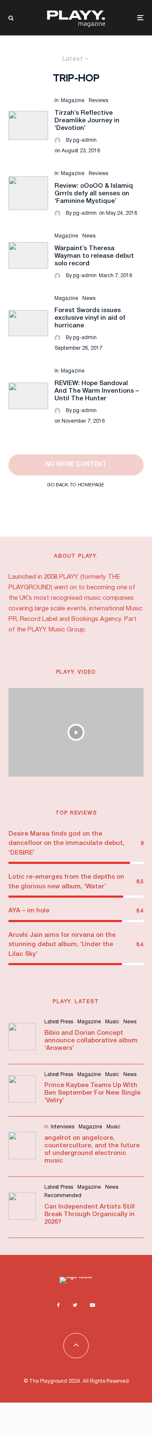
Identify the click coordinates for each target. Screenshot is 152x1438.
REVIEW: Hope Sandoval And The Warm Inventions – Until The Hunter (96, 391)
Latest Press (58, 1022)
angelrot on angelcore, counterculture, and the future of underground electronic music (92, 1149)
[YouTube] (92, 1305)
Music (112, 1022)
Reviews (98, 100)
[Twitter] (75, 1305)
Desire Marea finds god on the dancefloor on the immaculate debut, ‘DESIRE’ (66, 843)
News (88, 236)
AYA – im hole (28, 911)
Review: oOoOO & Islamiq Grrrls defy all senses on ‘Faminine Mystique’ (93, 193)
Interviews (62, 1127)
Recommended (62, 1195)
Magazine (72, 100)
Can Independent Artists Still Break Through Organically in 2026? (89, 1214)
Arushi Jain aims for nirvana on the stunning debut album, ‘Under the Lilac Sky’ (62, 944)
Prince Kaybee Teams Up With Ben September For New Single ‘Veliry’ (92, 1092)
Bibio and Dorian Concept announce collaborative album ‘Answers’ (91, 1040)
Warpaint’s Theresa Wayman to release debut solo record (94, 256)
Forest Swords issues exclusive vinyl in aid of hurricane (89, 318)
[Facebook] (58, 1305)
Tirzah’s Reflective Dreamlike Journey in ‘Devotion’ (86, 120)
